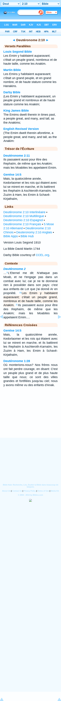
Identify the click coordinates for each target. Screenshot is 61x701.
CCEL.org (42, 255)
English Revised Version (21, 129)
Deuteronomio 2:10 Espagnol (23, 220)
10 (20, 293)
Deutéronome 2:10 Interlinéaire (24, 212)
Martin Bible (12, 70)
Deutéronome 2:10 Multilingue (23, 216)
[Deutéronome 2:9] (4, 324)
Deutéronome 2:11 (16, 155)
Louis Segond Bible (17, 51)
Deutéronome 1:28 (16, 361)
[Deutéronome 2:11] (57, 324)
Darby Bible (11, 92)
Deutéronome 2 (14, 269)
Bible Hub (27, 236)
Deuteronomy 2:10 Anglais (34, 232)
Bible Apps (10, 236)
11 (17, 305)
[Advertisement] (30, 417)
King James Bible (16, 110)
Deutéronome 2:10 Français (22, 224)
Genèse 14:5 (12, 174)
